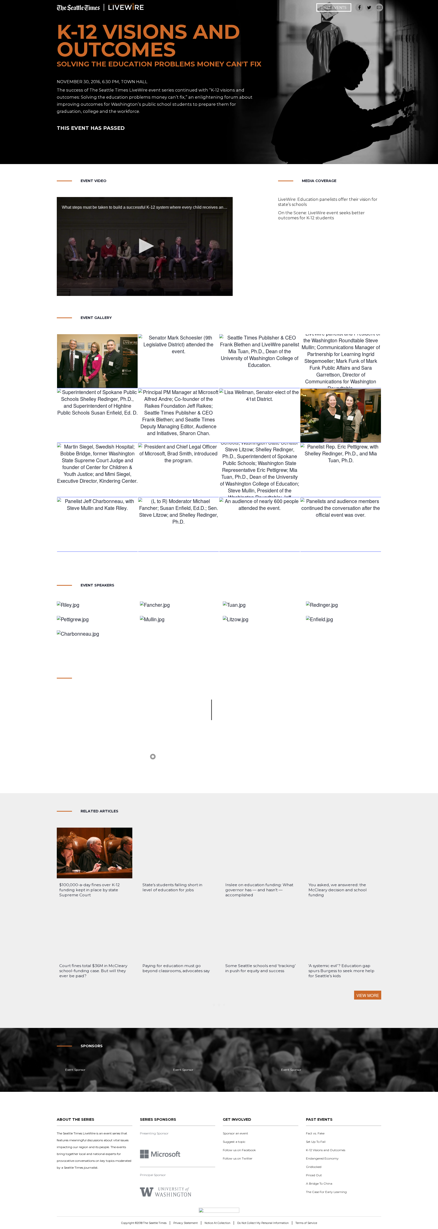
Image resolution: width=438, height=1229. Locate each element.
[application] (145, 246)
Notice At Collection (217, 1223)
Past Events (333, 7)
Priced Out (314, 1175)
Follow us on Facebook (239, 1150)
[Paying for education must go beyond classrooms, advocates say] (177, 933)
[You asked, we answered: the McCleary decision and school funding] (343, 853)
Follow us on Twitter (237, 1158)
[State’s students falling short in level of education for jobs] (177, 853)
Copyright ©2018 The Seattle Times (144, 1223)
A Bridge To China (319, 1183)
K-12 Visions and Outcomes (325, 1150)
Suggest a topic (234, 1142)
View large (178, 371)
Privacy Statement (185, 1223)
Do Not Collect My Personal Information (263, 1223)
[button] (145, 246)
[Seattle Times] (219, 1211)
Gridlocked (313, 1167)
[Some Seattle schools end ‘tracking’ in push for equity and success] (260, 933)
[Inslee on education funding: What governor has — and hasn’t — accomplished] (260, 853)
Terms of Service (306, 1223)
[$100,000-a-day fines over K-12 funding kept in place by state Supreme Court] (94, 853)
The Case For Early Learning (326, 1192)
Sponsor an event (235, 1133)
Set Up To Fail (315, 1142)
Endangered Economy (322, 1158)
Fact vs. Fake (315, 1133)
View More (367, 995)
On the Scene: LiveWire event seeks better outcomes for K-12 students (321, 215)
